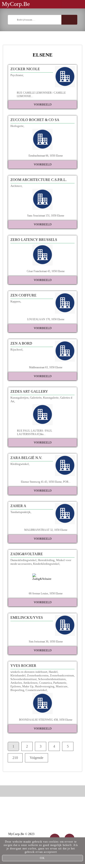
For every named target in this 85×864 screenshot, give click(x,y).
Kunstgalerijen (19, 397)
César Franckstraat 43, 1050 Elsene (46, 271)
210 (15, 758)
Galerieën (36, 397)
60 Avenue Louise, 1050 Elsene (46, 593)
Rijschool (16, 349)
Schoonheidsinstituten (52, 679)
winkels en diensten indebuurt (28, 671)
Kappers (15, 301)
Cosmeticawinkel (36, 690)
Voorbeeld (42, 104)
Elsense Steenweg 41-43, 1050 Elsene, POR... (45, 481)
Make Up (28, 686)
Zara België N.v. (26, 458)
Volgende (36, 758)
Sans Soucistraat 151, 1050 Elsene (45, 215)
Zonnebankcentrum (62, 675)
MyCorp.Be (16, 4)
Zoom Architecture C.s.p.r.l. (38, 180)
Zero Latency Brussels (33, 240)
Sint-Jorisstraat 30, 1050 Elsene (46, 641)
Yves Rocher (23, 666)
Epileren (15, 686)
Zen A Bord (21, 343)
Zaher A (18, 506)
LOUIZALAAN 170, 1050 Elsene (45, 319)
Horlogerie (17, 126)
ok (42, 858)
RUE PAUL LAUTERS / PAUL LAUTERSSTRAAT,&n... (34, 432)
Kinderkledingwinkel (46, 563)
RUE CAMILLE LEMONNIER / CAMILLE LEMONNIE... (41, 94)
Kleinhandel (18, 675)
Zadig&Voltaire (26, 554)
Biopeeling (17, 690)
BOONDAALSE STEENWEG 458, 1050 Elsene (45, 719)
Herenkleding (46, 560)
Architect (16, 186)
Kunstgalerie (51, 397)
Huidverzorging (44, 686)
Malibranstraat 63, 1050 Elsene (45, 367)
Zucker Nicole (25, 69)
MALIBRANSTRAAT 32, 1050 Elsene (45, 529)
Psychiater (16, 75)
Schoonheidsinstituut (23, 679)
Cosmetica (45, 682)
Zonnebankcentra (38, 675)
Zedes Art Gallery (29, 391)
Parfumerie (59, 682)
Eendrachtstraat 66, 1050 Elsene (46, 155)
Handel (53, 671)
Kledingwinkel (19, 464)
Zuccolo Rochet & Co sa (34, 120)
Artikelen (16, 682)
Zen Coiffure (23, 295)
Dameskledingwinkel (23, 560)
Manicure (62, 686)
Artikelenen (30, 682)
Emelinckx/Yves (26, 617)
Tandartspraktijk (20, 512)
